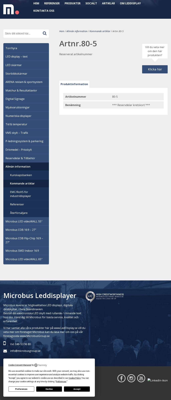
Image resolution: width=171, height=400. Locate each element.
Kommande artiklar (100, 31)
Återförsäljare (19, 213)
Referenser (17, 204)
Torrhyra (11, 48)
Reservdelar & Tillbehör (20, 158)
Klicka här (155, 69)
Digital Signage (15, 99)
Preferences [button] (61, 381)
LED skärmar (14, 65)
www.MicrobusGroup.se (35, 336)
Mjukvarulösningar (18, 107)
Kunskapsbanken (21, 175)
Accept (76, 389)
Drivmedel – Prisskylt (19, 150)
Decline (49, 389)
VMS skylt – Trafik (17, 133)
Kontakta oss (43, 11)
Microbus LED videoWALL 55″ (24, 221)
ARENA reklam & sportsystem (24, 82)
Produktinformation (74, 84)
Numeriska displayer (18, 116)
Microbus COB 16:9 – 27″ (21, 230)
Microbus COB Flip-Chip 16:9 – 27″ (24, 240)
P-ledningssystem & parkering (24, 141)
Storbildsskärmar (16, 73)
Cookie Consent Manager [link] (19, 365)
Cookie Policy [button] (74, 378)
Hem (61, 31)
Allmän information (76, 31)
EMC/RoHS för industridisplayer (20, 194)
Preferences (21, 389)
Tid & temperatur (16, 124)
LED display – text (17, 56)
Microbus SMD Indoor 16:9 (22, 251)
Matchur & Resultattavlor (21, 90)
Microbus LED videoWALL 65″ (24, 259)
